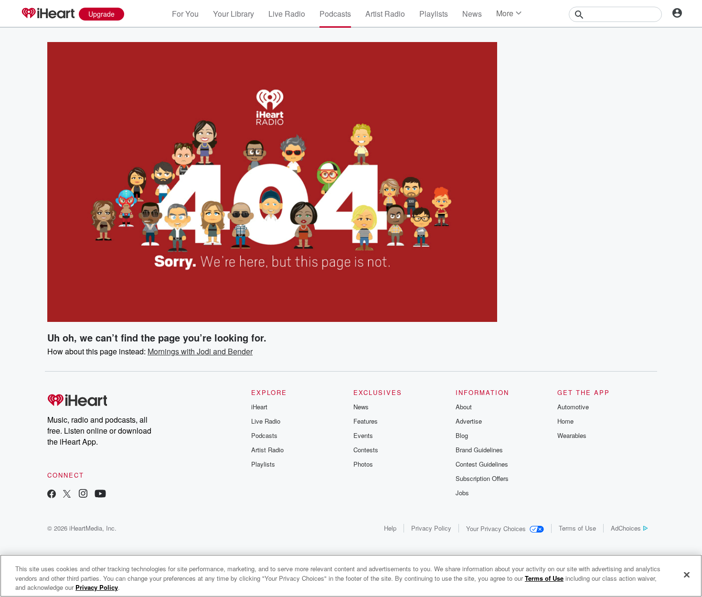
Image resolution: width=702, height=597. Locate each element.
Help (390, 528)
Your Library (233, 13)
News (472, 13)
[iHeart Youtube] (100, 494)
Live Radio (286, 13)
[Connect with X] (67, 494)
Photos (363, 464)
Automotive (573, 406)
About (464, 406)
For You (185, 13)
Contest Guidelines (482, 464)
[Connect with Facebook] (51, 494)
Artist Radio (385, 13)
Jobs (462, 492)
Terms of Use (577, 528)
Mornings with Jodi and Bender (200, 351)
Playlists (433, 13)
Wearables (571, 435)
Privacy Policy (431, 528)
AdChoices (626, 528)
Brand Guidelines (479, 449)
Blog (462, 435)
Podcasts (335, 13)
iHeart (259, 406)
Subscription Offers (482, 478)
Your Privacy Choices (496, 528)
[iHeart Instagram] (83, 494)
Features (365, 421)
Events (363, 435)
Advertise (469, 421)
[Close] (686, 574)
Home (565, 421)
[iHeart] (47, 13)
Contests (365, 449)
